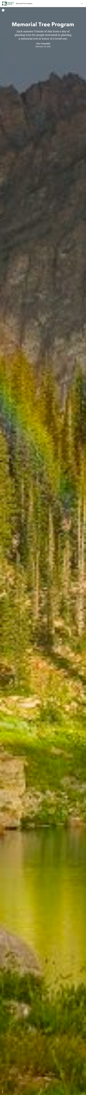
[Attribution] (3, 10)
